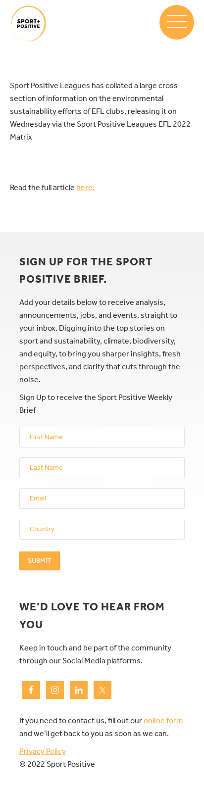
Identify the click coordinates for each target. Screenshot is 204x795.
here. (85, 187)
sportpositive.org (28, 23)
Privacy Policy (42, 751)
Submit (39, 560)
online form (163, 720)
